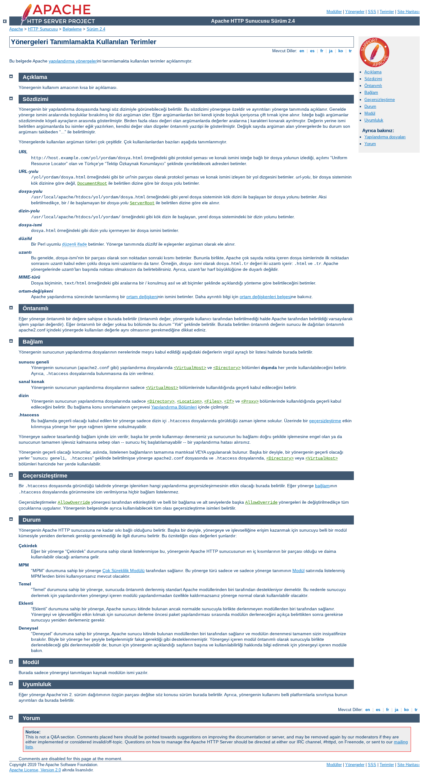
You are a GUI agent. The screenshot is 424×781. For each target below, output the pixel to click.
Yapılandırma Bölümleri (174, 406)
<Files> (213, 401)
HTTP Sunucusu (43, 29)
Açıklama (372, 72)
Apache (16, 29)
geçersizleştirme (325, 420)
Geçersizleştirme (379, 99)
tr (350, 51)
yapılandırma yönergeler (73, 60)
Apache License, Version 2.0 (35, 770)
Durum (370, 106)
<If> (229, 401)
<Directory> (227, 367)
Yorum (370, 143)
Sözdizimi (373, 78)
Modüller (334, 11)
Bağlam (371, 92)
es (312, 51)
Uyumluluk (373, 120)
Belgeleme (72, 29)
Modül (369, 113)
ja (331, 51)
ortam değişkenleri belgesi (265, 296)
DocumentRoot (92, 183)
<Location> (189, 401)
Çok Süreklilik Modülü (123, 570)
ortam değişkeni (142, 296)
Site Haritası (408, 11)
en (301, 51)
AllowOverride (74, 502)
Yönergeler (354, 11)
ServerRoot (142, 203)
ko (340, 51)
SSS (372, 11)
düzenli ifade (74, 244)
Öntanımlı (373, 85)
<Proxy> (250, 401)
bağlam (322, 485)
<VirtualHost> (190, 367)
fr (321, 51)
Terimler (387, 11)
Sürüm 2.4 (96, 29)
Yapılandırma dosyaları (385, 137)
